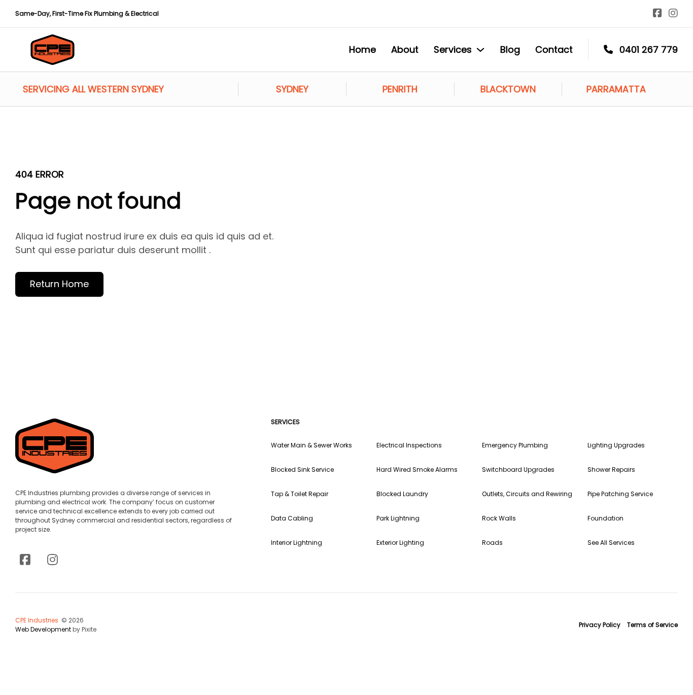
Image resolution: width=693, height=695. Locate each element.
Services (453, 49)
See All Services (611, 542)
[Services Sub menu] (480, 49)
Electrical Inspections (409, 445)
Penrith (400, 89)
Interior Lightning (296, 542)
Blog (510, 49)
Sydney (292, 89)
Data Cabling (292, 518)
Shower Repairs (611, 469)
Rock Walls (499, 518)
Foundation (605, 518)
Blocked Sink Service (302, 469)
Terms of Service (652, 624)
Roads (492, 542)
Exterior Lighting (400, 542)
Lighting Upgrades (616, 445)
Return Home (59, 283)
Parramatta (616, 89)
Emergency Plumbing (515, 445)
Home (362, 49)
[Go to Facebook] (657, 13)
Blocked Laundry (402, 494)
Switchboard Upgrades (518, 469)
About (405, 49)
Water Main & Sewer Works (311, 445)
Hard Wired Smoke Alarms (417, 469)
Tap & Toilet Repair (299, 494)
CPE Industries (37, 620)
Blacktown (508, 89)
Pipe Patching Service (620, 494)
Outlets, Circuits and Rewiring (527, 494)
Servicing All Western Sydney (93, 89)
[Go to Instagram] (673, 13)
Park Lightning (398, 518)
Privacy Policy (599, 624)
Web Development (44, 629)
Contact (554, 49)
